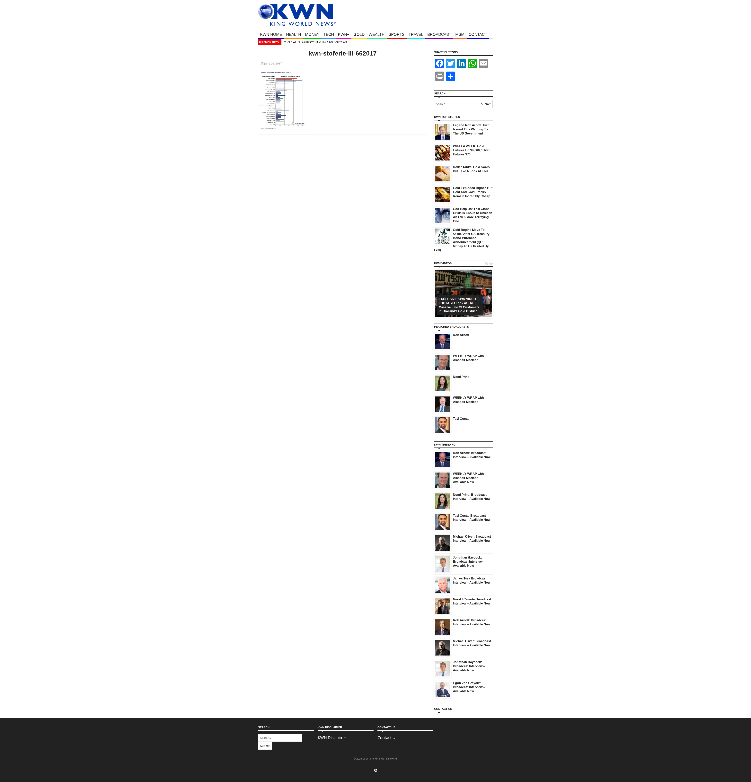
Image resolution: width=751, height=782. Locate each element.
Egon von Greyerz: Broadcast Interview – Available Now (469, 687)
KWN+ (343, 34)
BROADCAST (439, 34)
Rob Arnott (461, 335)
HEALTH (293, 34)
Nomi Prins (461, 376)
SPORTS (396, 34)
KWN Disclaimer (332, 737)
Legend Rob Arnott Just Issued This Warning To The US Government (471, 129)
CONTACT (478, 34)
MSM (459, 34)
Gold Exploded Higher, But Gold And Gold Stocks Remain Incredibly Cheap (472, 192)
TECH (328, 34)
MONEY (312, 34)
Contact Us (387, 737)
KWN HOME (271, 34)
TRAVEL (416, 34)
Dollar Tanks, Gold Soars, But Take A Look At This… (460, 42)
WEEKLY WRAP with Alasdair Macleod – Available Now (468, 478)
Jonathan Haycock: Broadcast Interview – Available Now (469, 561)
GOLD (359, 34)
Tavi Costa (461, 418)
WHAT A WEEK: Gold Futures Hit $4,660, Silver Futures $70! (471, 150)
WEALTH (376, 34)
